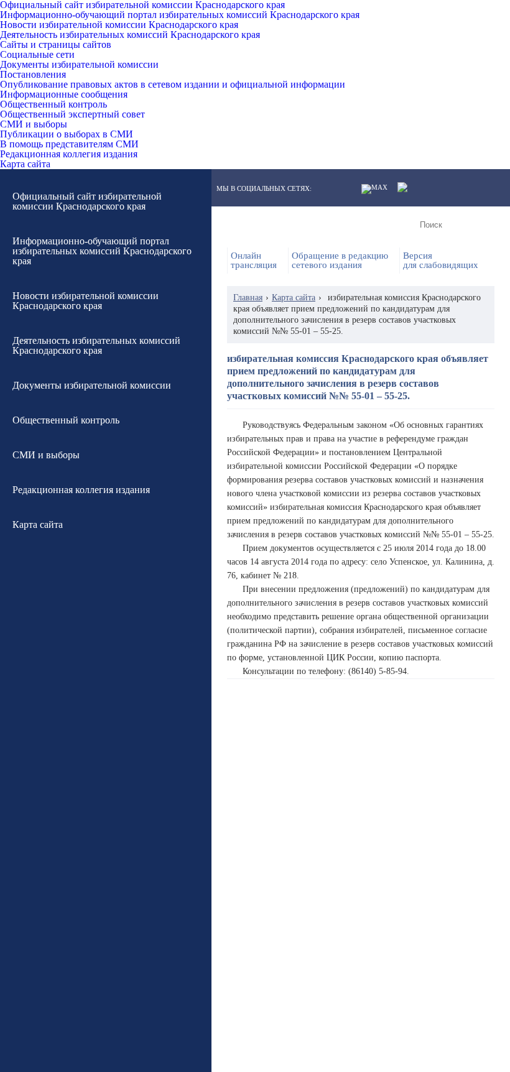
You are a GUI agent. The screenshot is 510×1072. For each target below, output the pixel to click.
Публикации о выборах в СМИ (66, 134)
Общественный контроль (53, 104)
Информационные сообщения (64, 94)
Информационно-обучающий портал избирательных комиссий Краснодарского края (179, 15)
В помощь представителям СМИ (69, 144)
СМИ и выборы (33, 124)
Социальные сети (37, 55)
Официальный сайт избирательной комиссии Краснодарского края (142, 5)
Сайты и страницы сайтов (55, 45)
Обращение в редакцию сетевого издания (340, 260)
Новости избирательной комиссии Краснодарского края (119, 25)
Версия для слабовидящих (440, 260)
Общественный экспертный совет (72, 114)
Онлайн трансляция (254, 260)
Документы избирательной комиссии (79, 65)
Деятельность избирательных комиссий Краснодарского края (130, 35)
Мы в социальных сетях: (264, 188)
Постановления (33, 75)
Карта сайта (25, 164)
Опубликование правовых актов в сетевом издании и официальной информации (172, 85)
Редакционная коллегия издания (68, 154)
